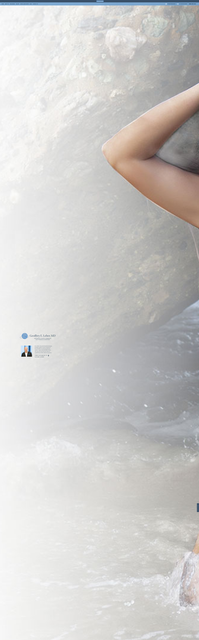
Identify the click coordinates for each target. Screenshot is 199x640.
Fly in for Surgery (183, 3)
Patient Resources (172, 3)
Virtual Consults (100, 1)
